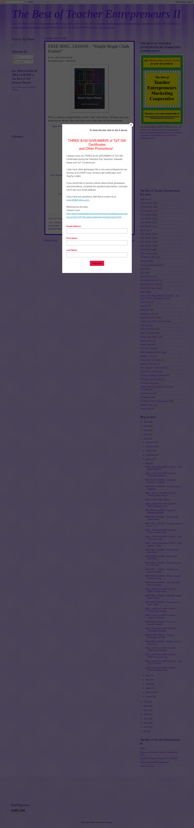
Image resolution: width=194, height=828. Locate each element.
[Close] (131, 125)
